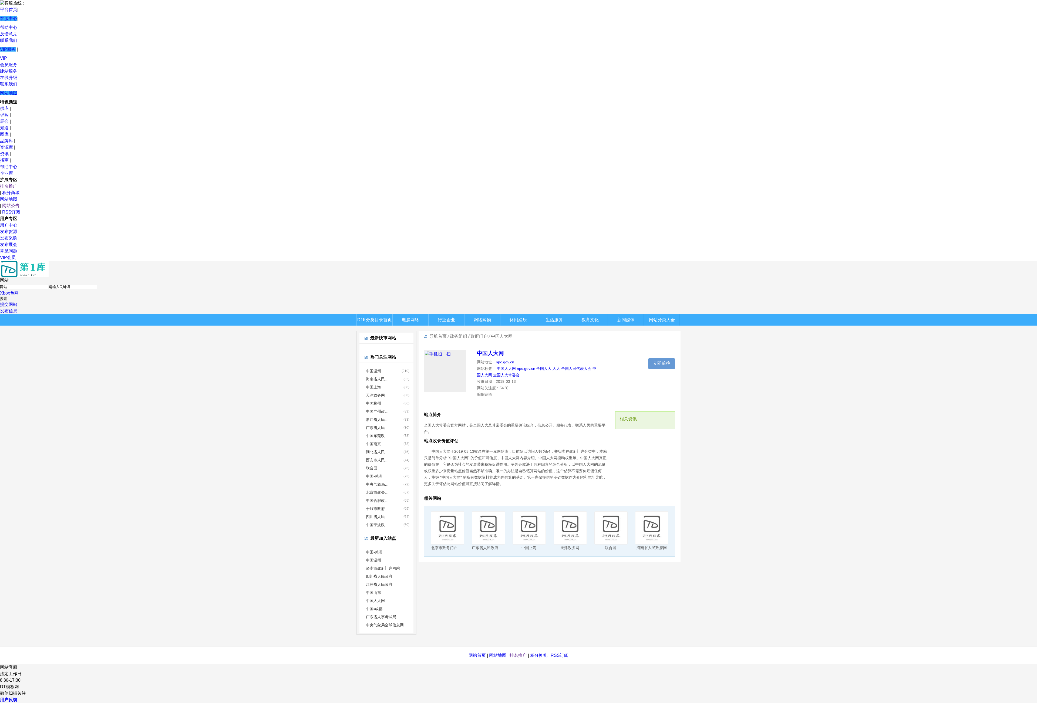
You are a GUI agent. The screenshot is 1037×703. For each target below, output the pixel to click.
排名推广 (8, 186)
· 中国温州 (372, 371)
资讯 (4, 153)
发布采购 (8, 238)
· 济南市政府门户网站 (381, 568)
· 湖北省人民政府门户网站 (376, 452)
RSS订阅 (11, 212)
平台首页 (8, 9)
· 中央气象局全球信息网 (376, 484)
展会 (4, 121)
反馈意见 (8, 34)
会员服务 (8, 64)
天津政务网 (569, 548)
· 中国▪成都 (372, 609)
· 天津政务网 (374, 395)
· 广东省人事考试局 (379, 617)
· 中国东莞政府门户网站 (376, 436)
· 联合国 (370, 468)
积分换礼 (538, 655)
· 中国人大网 (374, 601)
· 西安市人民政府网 (376, 460)
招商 (4, 160)
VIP (3, 58)
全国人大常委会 (506, 375)
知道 (4, 128)
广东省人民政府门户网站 (492, 548)
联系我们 (8, 40)
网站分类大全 (662, 319)
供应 (4, 108)
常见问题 (8, 251)
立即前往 (661, 363)
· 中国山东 (372, 592)
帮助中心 (8, 27)
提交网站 (8, 304)
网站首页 (477, 655)
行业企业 (446, 319)
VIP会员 (8, 257)
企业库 (6, 173)
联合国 (610, 548)
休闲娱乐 (518, 319)
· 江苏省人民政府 (377, 584)
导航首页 (438, 336)
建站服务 (8, 71)
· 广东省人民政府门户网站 (376, 427)
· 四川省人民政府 (376, 517)
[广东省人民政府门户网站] (488, 528)
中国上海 (529, 548)
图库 (4, 134)
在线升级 (8, 77)
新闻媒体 (626, 319)
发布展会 (8, 244)
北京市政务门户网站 (448, 548)
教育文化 (590, 319)
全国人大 (543, 368)
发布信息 (8, 311)
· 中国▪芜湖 (372, 476)
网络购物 (482, 319)
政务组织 (458, 336)
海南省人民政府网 (652, 548)
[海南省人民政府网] (651, 528)
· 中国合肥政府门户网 (376, 500)
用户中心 (8, 225)
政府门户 (479, 336)
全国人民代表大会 (576, 368)
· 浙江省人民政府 (376, 419)
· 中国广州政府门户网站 (376, 411)
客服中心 (8, 18)
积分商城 (10, 192)
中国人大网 (490, 353)
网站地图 (8, 93)
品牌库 (6, 140)
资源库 (6, 147)
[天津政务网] (570, 528)
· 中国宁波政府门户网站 (376, 525)
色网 (14, 293)
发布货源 (8, 231)
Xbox (5, 293)
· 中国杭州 (372, 403)
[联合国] (611, 528)
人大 (556, 368)
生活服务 (554, 319)
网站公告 (10, 205)
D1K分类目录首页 (374, 319)
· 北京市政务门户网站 (376, 492)
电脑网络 (410, 319)
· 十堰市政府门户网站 (376, 508)
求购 (4, 115)
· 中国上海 (372, 387)
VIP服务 (8, 49)
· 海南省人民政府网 (376, 379)
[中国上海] (529, 528)
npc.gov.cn (505, 362)
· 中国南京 (372, 444)
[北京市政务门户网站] (447, 528)
